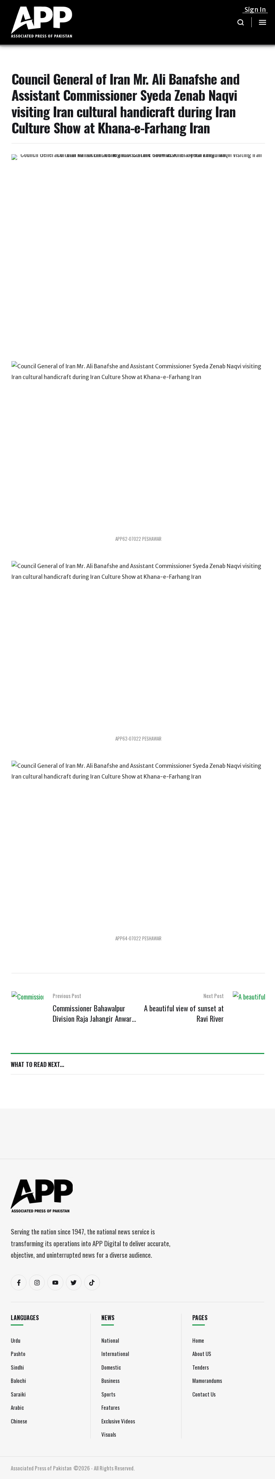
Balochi (18, 1380)
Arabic (17, 1407)
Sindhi (17, 1367)
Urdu (15, 1340)
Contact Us (204, 1394)
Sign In (255, 9)
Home (198, 1340)
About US (201, 1353)
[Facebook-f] (18, 1282)
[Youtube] (55, 1282)
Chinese (19, 1421)
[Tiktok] (92, 1282)
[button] (241, 22)
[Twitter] (74, 1282)
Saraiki (18, 1394)
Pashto (18, 1353)
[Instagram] (37, 1282)
